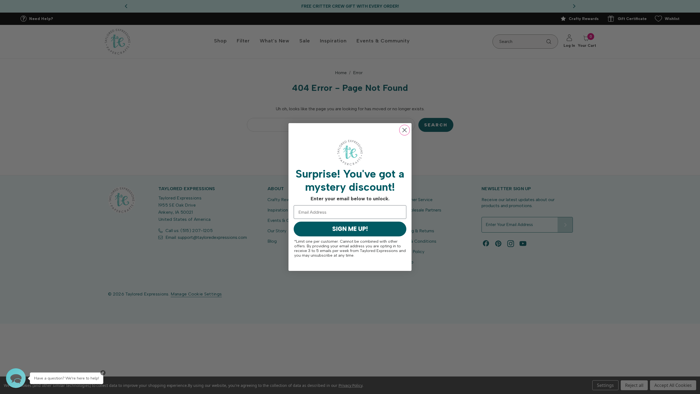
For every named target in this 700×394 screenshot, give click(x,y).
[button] (16, 378)
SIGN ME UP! (350, 229)
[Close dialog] (404, 130)
